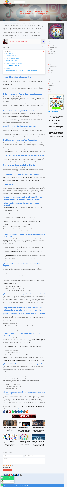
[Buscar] (23, 2)
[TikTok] (40, 2)
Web (50, 91)
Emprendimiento (52, 51)
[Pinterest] (35, 2)
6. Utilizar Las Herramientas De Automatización (14, 63)
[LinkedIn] (42, 2)
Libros (50, 64)
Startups (50, 87)
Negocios (50, 75)
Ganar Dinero (51, 57)
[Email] (44, 2)
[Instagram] (31, 2)
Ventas (50, 89)
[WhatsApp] (13, 411)
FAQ (19, 485)
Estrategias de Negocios (53, 53)
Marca (50, 68)
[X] (7, 411)
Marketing (51, 70)
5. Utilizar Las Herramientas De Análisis (12, 61)
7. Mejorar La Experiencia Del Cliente (12, 65)
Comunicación (51, 43)
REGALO (26, 485)
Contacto (62, 2)
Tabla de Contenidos (9, 53)
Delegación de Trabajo (53, 47)
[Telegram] (38, 2)
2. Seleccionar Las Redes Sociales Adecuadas (13, 56)
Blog (58, 2)
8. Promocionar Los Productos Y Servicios (12, 66)
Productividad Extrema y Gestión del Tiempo (56, 81)
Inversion (50, 62)
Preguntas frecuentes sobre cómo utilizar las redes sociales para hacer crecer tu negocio (21, 70)
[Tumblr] (15, 411)
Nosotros (54, 2)
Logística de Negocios (52, 66)
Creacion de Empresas (53, 45)
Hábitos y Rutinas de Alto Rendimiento (55, 58)
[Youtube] (33, 2)
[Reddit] (27, 411)
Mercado (50, 72)
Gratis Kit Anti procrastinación (53, 111)
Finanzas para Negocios (53, 55)
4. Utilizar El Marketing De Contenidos (12, 60)
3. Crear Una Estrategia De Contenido (12, 58)
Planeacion (51, 79)
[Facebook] (29, 2)
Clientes (50, 41)
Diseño (50, 49)
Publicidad (51, 83)
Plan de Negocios (52, 77)
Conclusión (7, 68)
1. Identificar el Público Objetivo (11, 55)
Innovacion (51, 60)
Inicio (49, 2)
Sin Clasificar (51, 85)
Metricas (50, 74)
